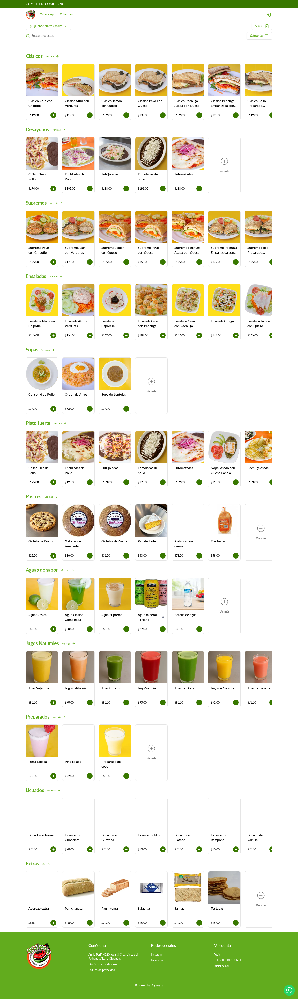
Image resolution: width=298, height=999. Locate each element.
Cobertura (66, 14)
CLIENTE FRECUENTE (228, 960)
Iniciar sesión (222, 966)
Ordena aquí (47, 14)
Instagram (157, 954)
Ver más (50, 56)
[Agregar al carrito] (53, 115)
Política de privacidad (101, 970)
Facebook (157, 960)
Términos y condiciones (102, 964)
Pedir (217, 954)
